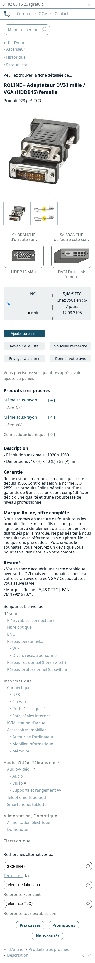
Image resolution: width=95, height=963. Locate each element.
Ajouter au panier (24, 333)
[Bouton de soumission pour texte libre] (88, 866)
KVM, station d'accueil (27, 723)
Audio (17, 776)
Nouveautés (47, 936)
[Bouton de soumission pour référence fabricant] (88, 885)
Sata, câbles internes (31, 715)
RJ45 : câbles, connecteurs (31, 620)
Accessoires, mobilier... (27, 730)
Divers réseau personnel (34, 655)
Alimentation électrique (28, 822)
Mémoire (20, 751)
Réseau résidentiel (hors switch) (36, 662)
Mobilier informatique (32, 744)
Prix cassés (30, 925)
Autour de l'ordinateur (33, 737)
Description (17, 955)
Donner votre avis (70, 358)
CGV (43, 14)
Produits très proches (49, 949)
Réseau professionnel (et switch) (37, 669)
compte (24, 14)
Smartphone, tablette (27, 804)
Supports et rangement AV (36, 790)
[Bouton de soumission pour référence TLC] (88, 904)
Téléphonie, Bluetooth (27, 797)
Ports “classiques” (28, 708)
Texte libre (13, 875)
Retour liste (16, 65)
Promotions (63, 925)
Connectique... (20, 687)
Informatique (18, 681)
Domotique (17, 829)
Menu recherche (23, 29)
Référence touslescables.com (30, 913)
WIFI (16, 648)
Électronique (17, 841)
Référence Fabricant (22, 894)
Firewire (19, 701)
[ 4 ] (51, 400)
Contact (61, 14)
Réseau (11, 613)
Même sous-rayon (20, 400)
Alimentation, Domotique (30, 816)
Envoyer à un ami (24, 358)
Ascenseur (15, 49)
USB (16, 694)
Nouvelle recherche (70, 345)
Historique (16, 57)
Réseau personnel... (25, 641)
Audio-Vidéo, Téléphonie (31, 762)
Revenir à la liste (24, 345)
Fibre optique (19, 627)
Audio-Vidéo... (21, 769)
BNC (11, 634)
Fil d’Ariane (18, 42)
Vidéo (19, 783)
